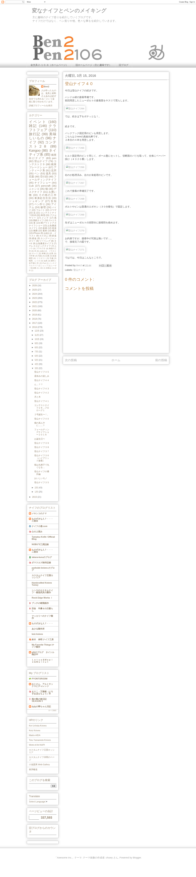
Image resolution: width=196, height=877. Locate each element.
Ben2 (46, 86)
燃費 (35, 230)
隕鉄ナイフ (38, 220)
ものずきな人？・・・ (42, 623)
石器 (31, 176)
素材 (45, 230)
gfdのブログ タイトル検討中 (43, 653)
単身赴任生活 (42, 198)
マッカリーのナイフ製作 (42, 617)
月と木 (37, 397)
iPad (44, 263)
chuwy (109, 857)
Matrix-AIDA (34, 735)
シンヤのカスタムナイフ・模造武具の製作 (42, 591)
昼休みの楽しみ (41, 376)
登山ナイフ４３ (41, 388)
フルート (40, 210)
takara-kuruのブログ (42, 557)
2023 (34, 298)
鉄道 (54, 236)
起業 (51, 253)
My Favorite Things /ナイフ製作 (43, 646)
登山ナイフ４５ (41, 372)
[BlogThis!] (102, 265)
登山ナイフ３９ (41, 443)
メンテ (45, 218)
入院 (41, 268)
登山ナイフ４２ (41, 393)
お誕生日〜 (39, 439)
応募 (47, 256)
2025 (34, 290)
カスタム (43, 236)
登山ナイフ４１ (41, 401)
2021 (34, 306)
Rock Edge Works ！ (42, 598)
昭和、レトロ (34, 261)
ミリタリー (41, 258)
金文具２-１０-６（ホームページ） (49, 65)
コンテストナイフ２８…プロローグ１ (41, 407)
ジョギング (36, 201)
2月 (37, 487)
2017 (34, 323)
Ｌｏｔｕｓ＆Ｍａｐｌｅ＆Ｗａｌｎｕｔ (42, 661)
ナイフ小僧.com (39, 526)
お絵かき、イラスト (48, 251)
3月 (37, 368)
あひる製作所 (38, 629)
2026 (34, 285)
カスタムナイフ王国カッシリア (42, 576)
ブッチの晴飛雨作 (40, 603)
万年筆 (32, 256)
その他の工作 (47, 195)
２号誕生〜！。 (41, 414)
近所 (53, 170)
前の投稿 (161, 360)
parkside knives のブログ (43, 569)
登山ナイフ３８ (41, 447)
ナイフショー (42, 182)
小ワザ (53, 210)
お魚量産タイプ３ (44, 243)
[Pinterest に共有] (110, 265)
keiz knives (37, 634)
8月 (37, 347)
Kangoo (35, 150)
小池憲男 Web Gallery (39, 764)
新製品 (48, 268)
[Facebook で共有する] (108, 265)
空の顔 (44, 176)
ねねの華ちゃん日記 (41, 706)
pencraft (45, 185)
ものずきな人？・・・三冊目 (42, 520)
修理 (43, 207)
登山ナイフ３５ (41, 482)
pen (54, 158)
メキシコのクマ (39, 513)
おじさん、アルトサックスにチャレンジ (42, 685)
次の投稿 (71, 360)
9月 (37, 343)
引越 (51, 258)
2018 (34, 319)
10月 (37, 339)
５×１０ (52, 220)
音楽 (54, 228)
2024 (34, 294)
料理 (43, 215)
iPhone (36, 233)
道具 (48, 173)
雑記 (33, 126)
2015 (34, 497)
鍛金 (34, 238)
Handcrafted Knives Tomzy (42, 584)
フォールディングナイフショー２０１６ (41, 432)
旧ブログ (123, 65)
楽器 (45, 228)
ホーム (116, 360)
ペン (37, 173)
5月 (37, 360)
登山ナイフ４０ (41, 419)
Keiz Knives (34, 730)
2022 (34, 302)
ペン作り (39, 204)
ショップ (44, 266)
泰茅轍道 (33, 769)
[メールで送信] (100, 265)
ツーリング (44, 241)
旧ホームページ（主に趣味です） (93, 65)
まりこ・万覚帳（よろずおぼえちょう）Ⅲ (42, 692)
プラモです (40, 248)
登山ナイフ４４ (41, 380)
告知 (53, 201)
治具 (45, 261)
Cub (31, 185)
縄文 (54, 230)
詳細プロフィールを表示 (40, 105)
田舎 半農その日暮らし (42, 609)
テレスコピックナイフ (40, 246)
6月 (37, 356)
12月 (37, 331)
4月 (37, 364)
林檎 (44, 253)
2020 (34, 310)
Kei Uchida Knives (38, 726)
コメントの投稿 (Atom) (119, 369)
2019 (34, 315)
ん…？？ (38, 384)
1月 (37, 492)
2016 (34, 327)
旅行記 (34, 134)
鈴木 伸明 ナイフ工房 (43, 639)
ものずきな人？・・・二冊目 (42, 551)
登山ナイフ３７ (41, 451)
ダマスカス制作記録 (41, 562)
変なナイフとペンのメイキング (67, 10)
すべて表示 (52, 710)
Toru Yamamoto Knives (40, 740)
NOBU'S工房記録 (40, 544)
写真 (40, 256)
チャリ (35, 253)
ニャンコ (34, 188)
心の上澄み (37, 531)
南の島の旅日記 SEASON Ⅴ (39, 700)
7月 (37, 351)
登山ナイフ (79, 270)
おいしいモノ (40, 478)
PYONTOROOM (39, 679)
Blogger (137, 857)
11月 (37, 335)
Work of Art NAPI (37, 745)
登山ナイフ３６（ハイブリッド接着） (41, 458)
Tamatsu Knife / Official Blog (43, 538)
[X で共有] (105, 265)
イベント (38, 122)
